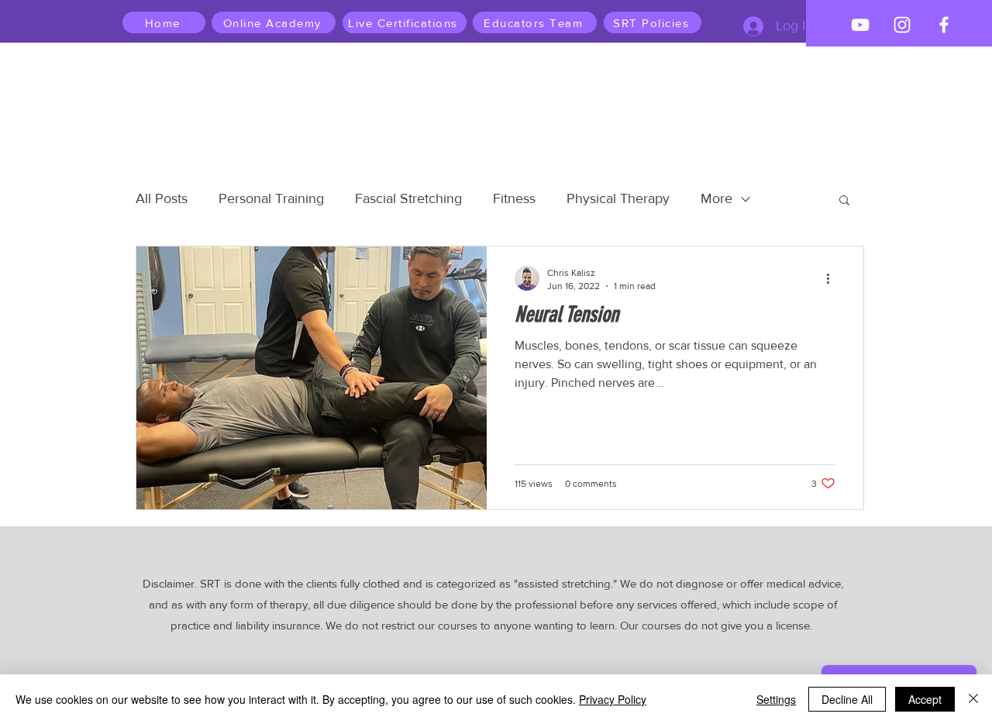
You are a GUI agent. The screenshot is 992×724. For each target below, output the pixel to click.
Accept (925, 699)
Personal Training (271, 198)
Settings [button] (776, 699)
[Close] (973, 699)
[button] (844, 201)
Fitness (514, 198)
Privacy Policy (612, 699)
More (716, 198)
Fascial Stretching (408, 198)
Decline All (847, 699)
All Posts (162, 198)
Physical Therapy (618, 198)
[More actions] (833, 278)
